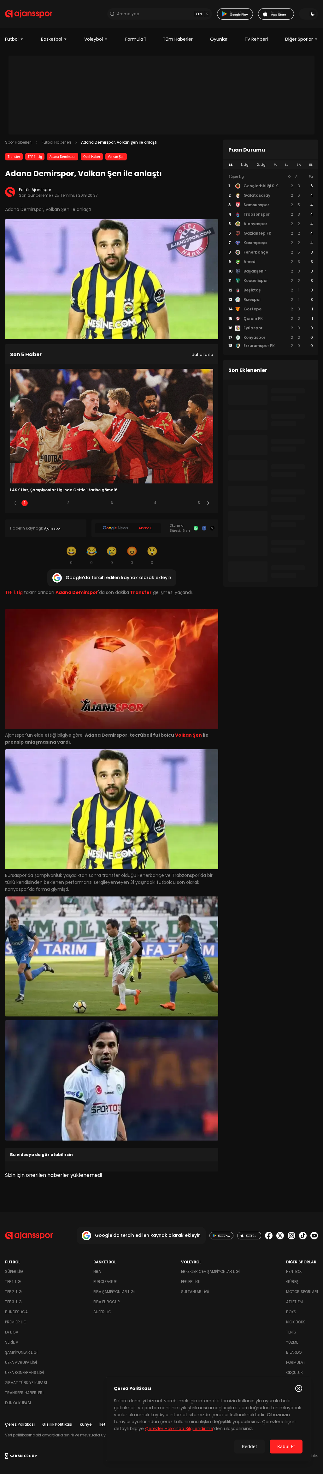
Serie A (11, 1342)
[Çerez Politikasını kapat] (298, 1388)
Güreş (292, 1281)
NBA (97, 1271)
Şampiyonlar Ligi (21, 1352)
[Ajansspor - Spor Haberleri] (28, 14)
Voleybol (93, 39)
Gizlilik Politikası (57, 1424)
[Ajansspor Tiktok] (303, 1235)
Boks (291, 1312)
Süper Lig (14, 1271)
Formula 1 (135, 39)
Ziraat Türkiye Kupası (26, 1382)
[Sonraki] (208, 503)
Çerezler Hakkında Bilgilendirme (179, 1428)
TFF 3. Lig (13, 1301)
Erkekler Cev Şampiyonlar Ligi (210, 1271)
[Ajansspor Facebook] (269, 1235)
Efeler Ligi (190, 1281)
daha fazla (202, 354)
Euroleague (105, 1281)
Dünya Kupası (18, 1402)
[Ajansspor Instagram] (291, 1235)
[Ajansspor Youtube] (314, 1235)
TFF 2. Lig (13, 1291)
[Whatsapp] (196, 528)
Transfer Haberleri (24, 1392)
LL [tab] (286, 164)
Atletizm (294, 1301)
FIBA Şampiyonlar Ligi (114, 1291)
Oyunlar (218, 39)
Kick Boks (296, 1322)
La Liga (11, 1332)
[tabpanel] (270, 261)
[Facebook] (204, 528)
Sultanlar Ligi (195, 1291)
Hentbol (294, 1271)
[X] (212, 528)
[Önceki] (15, 503)
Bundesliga (16, 1312)
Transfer (14, 156)
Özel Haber (91, 156)
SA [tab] (299, 164)
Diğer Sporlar (299, 39)
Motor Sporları (302, 1291)
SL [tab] (230, 164)
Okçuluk (294, 1372)
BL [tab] (311, 164)
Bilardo (294, 1352)
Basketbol (51, 39)
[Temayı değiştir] (308, 14)
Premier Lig (15, 1322)
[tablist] (270, 164)
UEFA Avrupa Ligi (21, 1362)
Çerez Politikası (20, 1424)
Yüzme (292, 1342)
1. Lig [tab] (245, 164)
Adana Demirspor (63, 156)
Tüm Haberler (178, 39)
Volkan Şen (116, 156)
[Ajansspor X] (280, 1235)
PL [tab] (275, 164)
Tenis (291, 1332)
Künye (86, 1424)
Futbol (12, 39)
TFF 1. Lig (35, 156)
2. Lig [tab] (261, 164)
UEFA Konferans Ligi (24, 1372)
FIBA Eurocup (106, 1301)
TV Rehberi (256, 39)
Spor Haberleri (18, 142)
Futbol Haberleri (56, 142)
